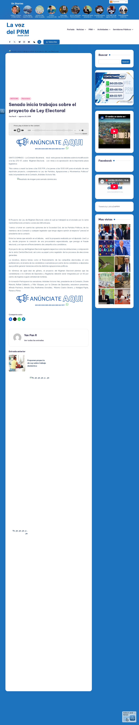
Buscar (103, 55)
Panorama (26, 98)
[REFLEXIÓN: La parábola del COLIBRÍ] (106, 264)
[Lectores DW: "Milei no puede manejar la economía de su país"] (106, 280)
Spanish (115, 2)
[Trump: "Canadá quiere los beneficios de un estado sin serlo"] (122, 232)
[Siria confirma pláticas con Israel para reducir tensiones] (122, 264)
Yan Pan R (30, 335)
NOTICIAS (14, 98)
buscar (125, 62)
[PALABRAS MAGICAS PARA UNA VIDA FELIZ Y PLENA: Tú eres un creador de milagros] (106, 248)
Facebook (105, 160)
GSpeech (84, 133)
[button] (51, 42)
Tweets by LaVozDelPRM (109, 206)
